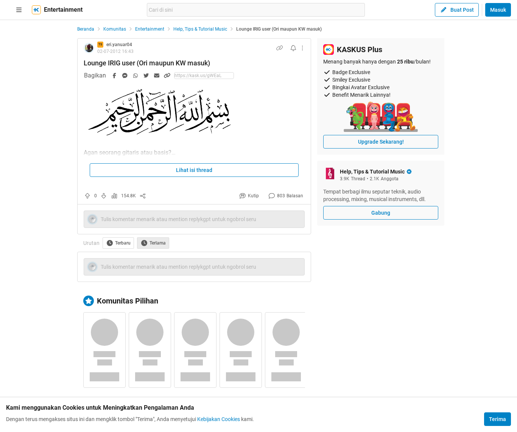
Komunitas (114, 29)
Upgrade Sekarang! (381, 142)
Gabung (380, 213)
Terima (497, 419)
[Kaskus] (36, 9)
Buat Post (462, 10)
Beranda (85, 29)
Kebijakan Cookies (218, 419)
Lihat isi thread (194, 170)
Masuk (498, 10)
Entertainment (149, 29)
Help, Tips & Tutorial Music (200, 29)
